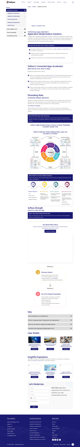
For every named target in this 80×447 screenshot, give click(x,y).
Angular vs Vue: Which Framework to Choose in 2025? (66, 373)
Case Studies (55, 435)
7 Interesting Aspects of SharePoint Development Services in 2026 (50, 373)
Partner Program (51, 2)
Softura (31, 81)
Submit (34, 406)
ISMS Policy (56, 444)
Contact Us (54, 437)
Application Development (13, 13)
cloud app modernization (59, 57)
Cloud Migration (54, 278)
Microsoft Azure (49, 75)
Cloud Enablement (34, 428)
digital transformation (38, 360)
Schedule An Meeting (50, 231)
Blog (53, 432)
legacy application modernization (61, 49)
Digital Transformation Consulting (37, 437)
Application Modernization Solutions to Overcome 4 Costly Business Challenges (34, 373)
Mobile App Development (14, 22)
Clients (53, 424)
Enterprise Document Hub (35, 422)
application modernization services (44, 36)
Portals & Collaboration (35, 435)
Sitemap (68, 444)
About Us (59, 2)
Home (29, 6)
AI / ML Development (34, 432)
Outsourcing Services (12, 19)
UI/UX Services (11, 25)
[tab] (16, 10)
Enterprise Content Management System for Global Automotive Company (66, 345)
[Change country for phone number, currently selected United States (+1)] (31, 398)
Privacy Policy (63, 444)
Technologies (36, 2)
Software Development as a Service (37, 439)
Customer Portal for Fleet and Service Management (50, 345)
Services (23, 2)
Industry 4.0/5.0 (33, 430)
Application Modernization (14, 16)
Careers (65, 2)
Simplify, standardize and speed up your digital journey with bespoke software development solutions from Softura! (50, 227)
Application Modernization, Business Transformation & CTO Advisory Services (34, 345)
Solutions (29, 2)
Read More (34, 349)
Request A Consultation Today (38, 25)
